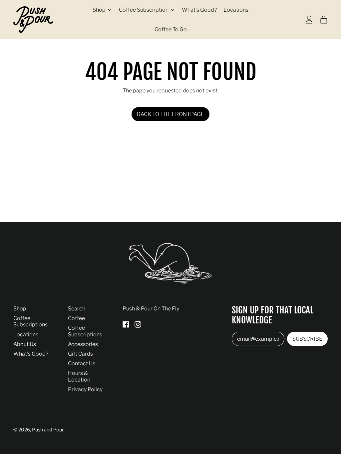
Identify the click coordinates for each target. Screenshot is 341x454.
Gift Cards (80, 354)
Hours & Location (79, 376)
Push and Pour (47, 430)
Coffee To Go (171, 29)
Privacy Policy (85, 389)
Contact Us (81, 363)
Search (76, 308)
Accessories (83, 344)
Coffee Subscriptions (30, 321)
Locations (235, 10)
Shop (19, 308)
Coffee (76, 318)
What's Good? (199, 10)
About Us (24, 344)
